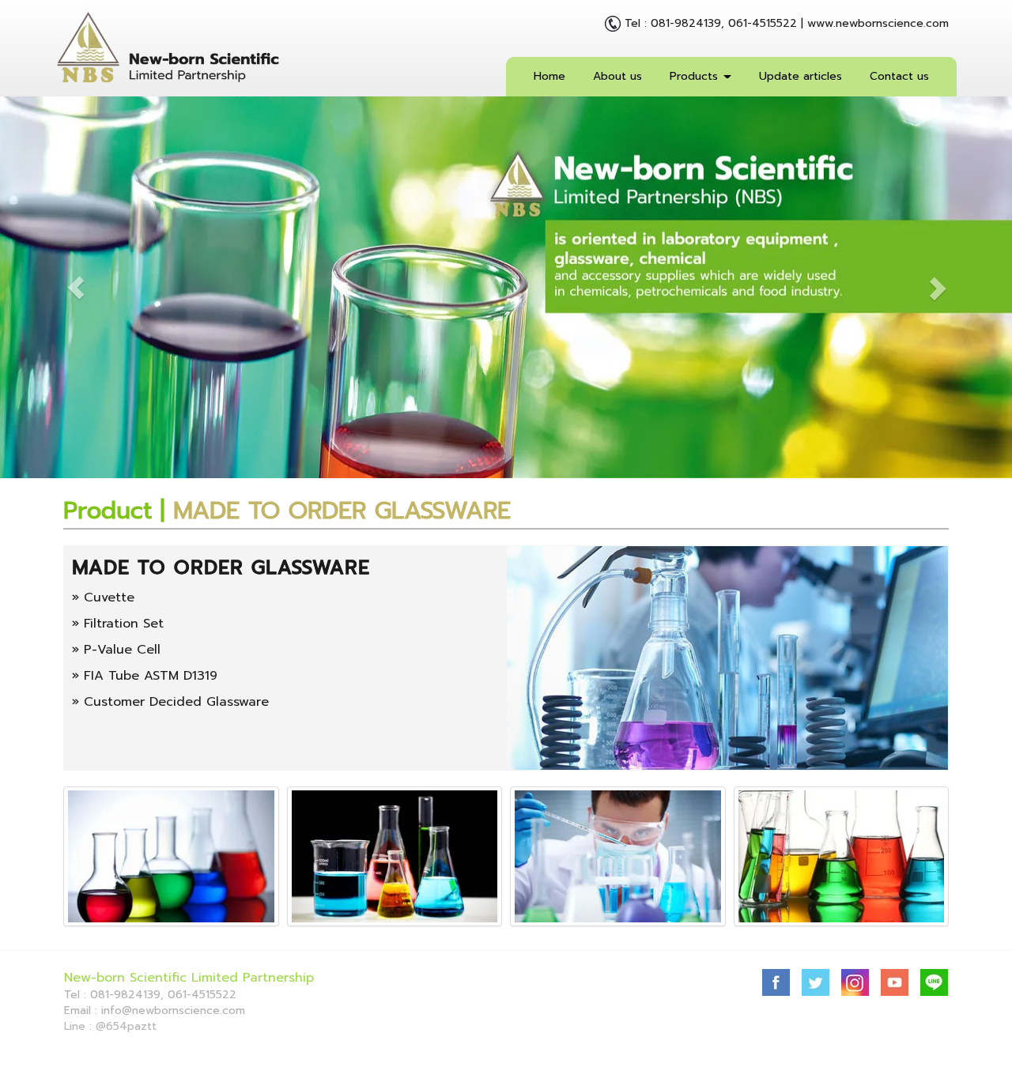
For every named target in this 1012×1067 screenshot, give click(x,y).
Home (549, 76)
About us (617, 76)
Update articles (800, 76)
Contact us (899, 76)
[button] (76, 287)
